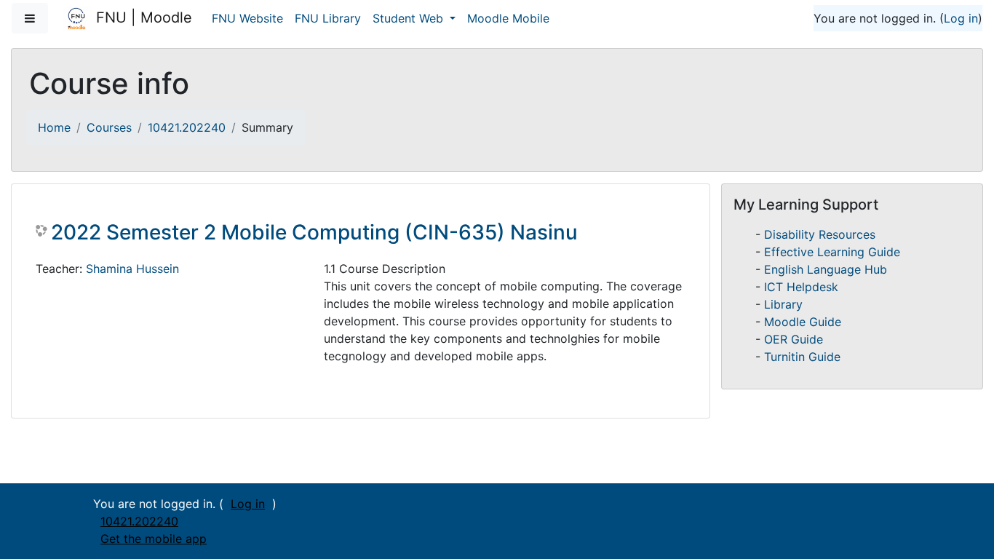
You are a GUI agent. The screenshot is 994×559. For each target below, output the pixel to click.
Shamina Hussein (132, 268)
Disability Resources (819, 234)
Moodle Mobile (508, 18)
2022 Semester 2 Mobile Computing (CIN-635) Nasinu (314, 233)
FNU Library (328, 18)
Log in (961, 18)
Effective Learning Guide (832, 252)
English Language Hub (825, 269)
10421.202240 (187, 127)
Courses (109, 127)
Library (783, 304)
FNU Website (247, 18)
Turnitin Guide (802, 356)
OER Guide (793, 339)
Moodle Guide (802, 321)
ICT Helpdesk (801, 287)
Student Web (410, 18)
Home (54, 127)
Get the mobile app (153, 538)
